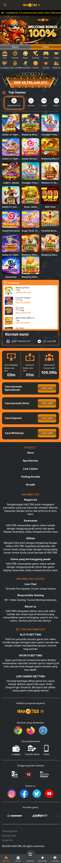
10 (37, 42)
